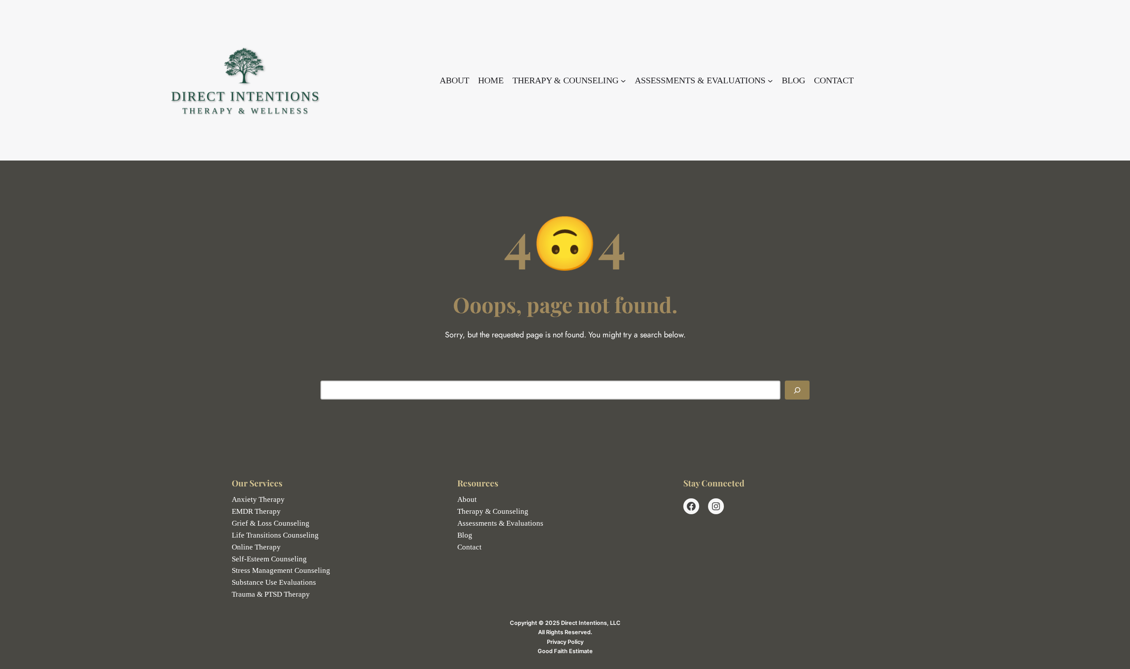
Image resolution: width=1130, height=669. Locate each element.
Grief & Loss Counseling (270, 523)
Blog (464, 535)
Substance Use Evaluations (274, 582)
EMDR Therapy (256, 511)
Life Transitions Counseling (275, 535)
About (467, 499)
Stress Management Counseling (281, 570)
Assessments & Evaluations (500, 523)
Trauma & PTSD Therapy (271, 594)
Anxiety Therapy (258, 499)
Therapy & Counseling (492, 511)
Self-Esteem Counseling (269, 559)
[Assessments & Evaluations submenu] (770, 80)
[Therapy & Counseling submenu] (623, 80)
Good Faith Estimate (565, 651)
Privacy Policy (565, 642)
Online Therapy (256, 547)
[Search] (797, 390)
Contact (469, 547)
